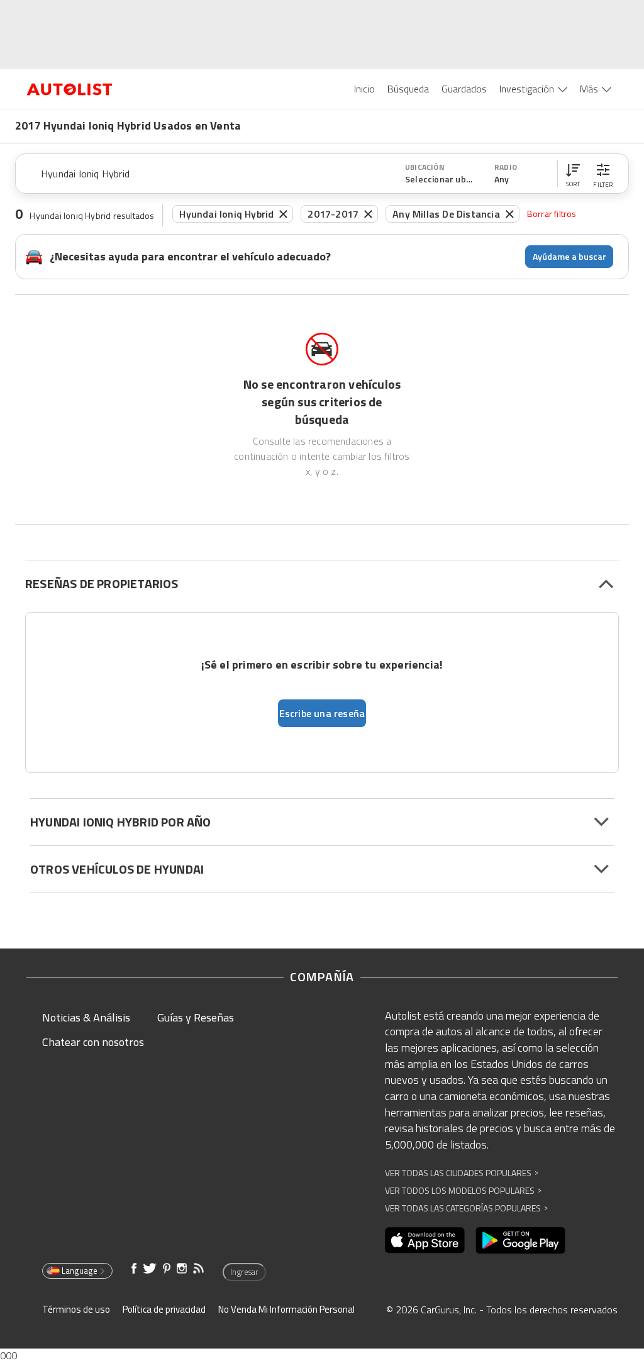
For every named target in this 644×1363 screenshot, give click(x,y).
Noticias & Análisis (86, 1017)
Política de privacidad (164, 1309)
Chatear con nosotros (93, 1041)
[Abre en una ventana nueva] (425, 1240)
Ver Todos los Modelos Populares (463, 1190)
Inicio (364, 88)
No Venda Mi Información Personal (286, 1309)
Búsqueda (408, 88)
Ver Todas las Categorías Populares (466, 1208)
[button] (573, 173)
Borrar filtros (552, 213)
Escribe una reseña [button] (322, 713)
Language (79, 1270)
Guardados (464, 88)
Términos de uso (76, 1309)
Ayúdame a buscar (569, 256)
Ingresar (244, 1272)
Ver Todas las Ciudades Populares (461, 1172)
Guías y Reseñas (195, 1017)
